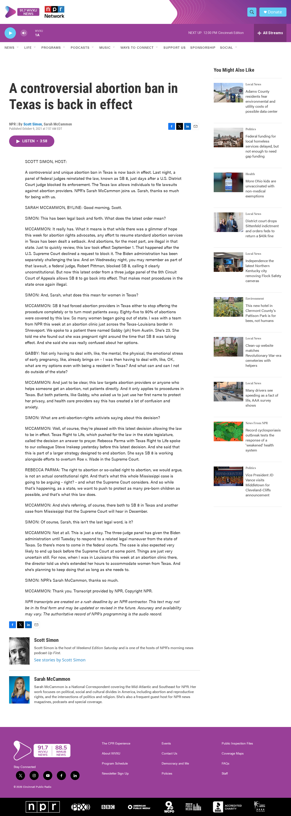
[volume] (24, 33)
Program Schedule (115, 763)
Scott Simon (32, 124)
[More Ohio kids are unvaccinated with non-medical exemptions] (228, 182)
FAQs (225, 763)
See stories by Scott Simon (59, 660)
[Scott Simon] (19, 651)
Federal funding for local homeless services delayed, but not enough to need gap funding (262, 146)
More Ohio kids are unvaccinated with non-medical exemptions (261, 188)
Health (250, 174)
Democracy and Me (175, 763)
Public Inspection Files (237, 743)
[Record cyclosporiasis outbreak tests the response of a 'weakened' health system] (228, 431)
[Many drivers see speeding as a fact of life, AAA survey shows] (228, 391)
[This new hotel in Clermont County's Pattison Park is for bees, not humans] (228, 307)
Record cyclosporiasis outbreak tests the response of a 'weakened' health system (263, 440)
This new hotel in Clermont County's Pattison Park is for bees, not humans (261, 313)
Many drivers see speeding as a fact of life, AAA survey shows (262, 398)
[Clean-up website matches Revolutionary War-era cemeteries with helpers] (228, 347)
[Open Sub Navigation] (18, 47)
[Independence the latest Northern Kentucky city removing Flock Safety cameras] (228, 262)
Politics (251, 129)
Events (166, 743)
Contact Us (169, 753)
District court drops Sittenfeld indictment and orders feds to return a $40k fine (262, 228)
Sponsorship (203, 47)
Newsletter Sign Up (115, 773)
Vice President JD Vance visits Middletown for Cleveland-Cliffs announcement (259, 484)
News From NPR (257, 423)
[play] (10, 33)
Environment (255, 299)
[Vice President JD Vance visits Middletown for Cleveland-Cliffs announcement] (228, 476)
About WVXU (111, 753)
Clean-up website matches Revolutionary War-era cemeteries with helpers (263, 355)
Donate (275, 12)
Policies (167, 773)
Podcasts (80, 47)
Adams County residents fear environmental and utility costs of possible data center (262, 101)
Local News (253, 84)
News (10, 47)
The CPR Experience (116, 743)
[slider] (31, 33)
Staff (225, 773)
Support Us (174, 47)
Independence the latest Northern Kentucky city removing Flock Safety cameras (263, 270)
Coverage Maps (233, 753)
